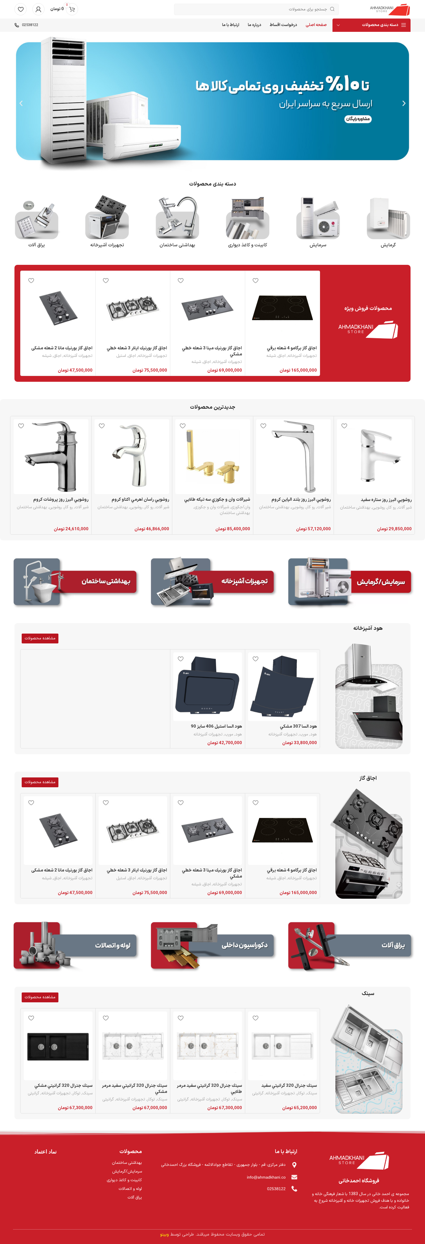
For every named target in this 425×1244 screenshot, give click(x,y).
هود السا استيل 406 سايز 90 (216, 726)
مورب (304, 734)
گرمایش (388, 245)
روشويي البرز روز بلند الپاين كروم (301, 499)
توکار (301, 1093)
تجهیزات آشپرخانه (107, 245)
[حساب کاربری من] (38, 9)
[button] (404, 103)
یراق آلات (36, 245)
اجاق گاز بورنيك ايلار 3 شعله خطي (137, 348)
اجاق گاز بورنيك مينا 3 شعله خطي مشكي (212, 351)
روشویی (378, 508)
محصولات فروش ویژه (368, 309)
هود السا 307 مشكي (298, 726)
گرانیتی (258, 1093)
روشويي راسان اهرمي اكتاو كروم (140, 499)
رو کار (391, 508)
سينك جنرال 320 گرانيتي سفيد (289, 1085)
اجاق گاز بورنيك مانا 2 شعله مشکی (62, 348)
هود (313, 734)
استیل (121, 356)
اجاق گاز (368, 778)
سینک (368, 994)
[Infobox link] (26, 25)
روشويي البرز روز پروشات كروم (60, 499)
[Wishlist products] (20, 9)
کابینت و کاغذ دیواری (247, 245)
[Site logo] (390, 9)
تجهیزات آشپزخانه (302, 356)
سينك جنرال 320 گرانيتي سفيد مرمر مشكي (134, 1088)
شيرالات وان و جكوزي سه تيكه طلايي (217, 499)
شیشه (271, 356)
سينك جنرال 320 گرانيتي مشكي (63, 1085)
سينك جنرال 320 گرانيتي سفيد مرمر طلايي (209, 1088)
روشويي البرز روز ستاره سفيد (386, 500)
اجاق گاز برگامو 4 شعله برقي (292, 348)
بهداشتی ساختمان (177, 245)
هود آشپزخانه (368, 628)
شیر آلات (405, 508)
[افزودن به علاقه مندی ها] (255, 280)
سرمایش (318, 245)
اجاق (282, 356)
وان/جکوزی (240, 507)
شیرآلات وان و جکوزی (211, 507)
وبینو (164, 1234)
